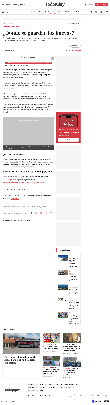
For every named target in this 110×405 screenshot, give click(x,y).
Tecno (37, 387)
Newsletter (56, 13)
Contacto (97, 395)
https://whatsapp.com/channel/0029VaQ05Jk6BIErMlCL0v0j (24, 183)
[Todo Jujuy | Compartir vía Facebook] (66, 51)
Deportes (57, 384)
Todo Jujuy (6, 23)
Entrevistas (51, 387)
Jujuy (47, 12)
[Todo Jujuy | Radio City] (96, 12)
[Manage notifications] (106, 396)
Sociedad (31, 387)
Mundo (67, 12)
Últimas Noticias (36, 12)
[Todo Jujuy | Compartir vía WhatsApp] (73, 51)
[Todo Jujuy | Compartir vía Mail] (80, 51)
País (53, 12)
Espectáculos (60, 387)
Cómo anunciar (103, 395)
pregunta (47, 75)
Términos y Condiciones (56, 395)
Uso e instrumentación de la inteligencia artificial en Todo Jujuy (76, 395)
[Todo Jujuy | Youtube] (41, 395)
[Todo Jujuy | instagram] (33, 395)
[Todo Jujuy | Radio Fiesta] (107, 12)
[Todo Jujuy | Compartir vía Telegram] (76, 51)
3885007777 (15, 199)
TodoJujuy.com (10, 180)
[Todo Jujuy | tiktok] (50, 395)
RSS (92, 395)
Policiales (76, 12)
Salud (77, 384)
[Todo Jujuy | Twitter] (37, 395)
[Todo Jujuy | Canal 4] (91, 12)
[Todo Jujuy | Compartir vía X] (69, 51)
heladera (23, 96)
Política (59, 12)
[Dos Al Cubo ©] (100, 403)
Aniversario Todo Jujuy (35, 390)
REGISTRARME (102, 5)
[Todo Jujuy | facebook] (29, 395)
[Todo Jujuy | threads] (46, 395)
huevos (27, 75)
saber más (68, 140)
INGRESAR (90, 5)
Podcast (12, 23)
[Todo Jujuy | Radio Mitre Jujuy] (101, 12)
